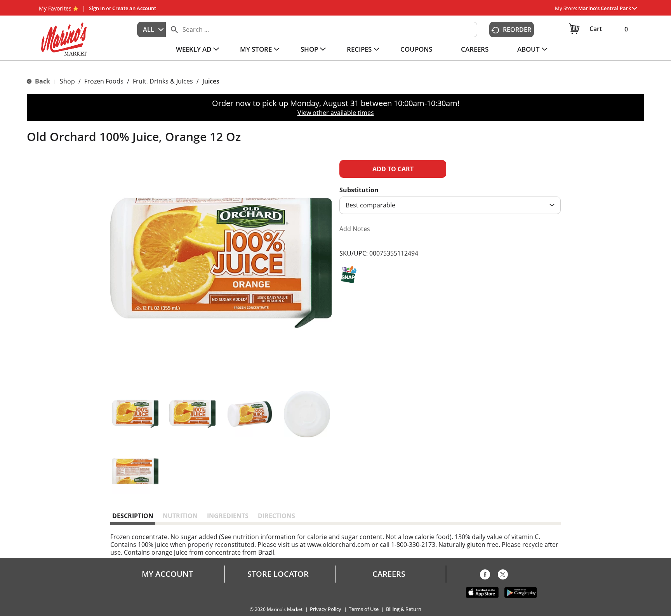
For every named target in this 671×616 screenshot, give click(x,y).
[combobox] (151, 29)
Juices (210, 81)
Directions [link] (276, 516)
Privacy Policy (325, 609)
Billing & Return (403, 609)
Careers (388, 574)
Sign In (97, 8)
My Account (167, 574)
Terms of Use (364, 609)
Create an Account (134, 8)
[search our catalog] (174, 29)
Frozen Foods (103, 81)
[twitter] (503, 576)
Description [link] (132, 516)
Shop (67, 81)
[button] (607, 8)
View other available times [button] (335, 112)
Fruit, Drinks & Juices (163, 81)
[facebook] (485, 576)
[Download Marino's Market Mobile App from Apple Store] (482, 592)
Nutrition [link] (180, 516)
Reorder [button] (517, 29)
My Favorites (55, 8)
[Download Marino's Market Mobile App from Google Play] (520, 592)
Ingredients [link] (228, 516)
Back (41, 81)
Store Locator (278, 574)
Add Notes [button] (354, 228)
